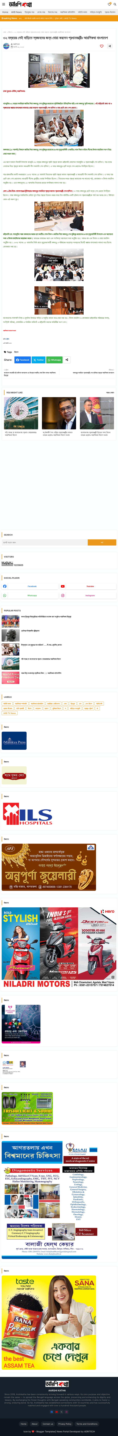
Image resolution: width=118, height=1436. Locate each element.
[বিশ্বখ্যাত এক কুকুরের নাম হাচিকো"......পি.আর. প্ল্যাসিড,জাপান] (10, 649)
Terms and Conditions (87, 1424)
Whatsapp (56, 360)
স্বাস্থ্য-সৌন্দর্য (88, 708)
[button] (115, 4)
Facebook (24, 360)
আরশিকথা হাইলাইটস (67, 12)
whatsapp (32, 595)
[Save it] (101, 46)
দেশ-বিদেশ (88, 704)
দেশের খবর (41, 12)
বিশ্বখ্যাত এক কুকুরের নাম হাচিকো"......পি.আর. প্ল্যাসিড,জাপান (41, 645)
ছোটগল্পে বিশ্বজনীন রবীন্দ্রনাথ (30, 630)
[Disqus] (59, 482)
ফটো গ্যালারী (20, 708)
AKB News (16, 12)
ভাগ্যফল (38, 708)
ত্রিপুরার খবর (29, 12)
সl (97, 708)
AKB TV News (9, 713)
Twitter (40, 360)
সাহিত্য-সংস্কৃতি (96, 12)
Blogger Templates (45, 1431)
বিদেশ (10, 32)
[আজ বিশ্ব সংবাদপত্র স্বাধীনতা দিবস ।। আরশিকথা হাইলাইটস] (10, 678)
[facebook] (52, 1412)
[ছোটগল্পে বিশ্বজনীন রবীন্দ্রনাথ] (10, 635)
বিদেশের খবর (52, 12)
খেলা (65, 704)
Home (5, 12)
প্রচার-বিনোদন (110, 12)
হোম (4, 32)
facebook (32, 586)
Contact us (48, 1424)
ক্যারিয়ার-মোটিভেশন (53, 704)
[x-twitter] (61, 1412)
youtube (90, 586)
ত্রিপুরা (73, 704)
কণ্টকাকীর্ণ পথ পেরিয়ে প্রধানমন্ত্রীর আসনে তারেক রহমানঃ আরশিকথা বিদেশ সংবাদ (57, 433)
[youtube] (57, 1412)
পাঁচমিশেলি (99, 704)
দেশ (80, 704)
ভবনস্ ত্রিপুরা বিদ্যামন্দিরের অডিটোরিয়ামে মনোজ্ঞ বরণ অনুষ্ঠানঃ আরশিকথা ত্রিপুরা (46, 616)
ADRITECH (89, 1431)
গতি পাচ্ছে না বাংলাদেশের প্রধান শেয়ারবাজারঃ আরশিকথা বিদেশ (21, 433)
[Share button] (66, 359)
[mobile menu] (3, 4)
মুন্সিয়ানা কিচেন (57, 708)
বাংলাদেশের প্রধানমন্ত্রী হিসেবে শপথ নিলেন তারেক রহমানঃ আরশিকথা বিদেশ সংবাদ (95, 433)
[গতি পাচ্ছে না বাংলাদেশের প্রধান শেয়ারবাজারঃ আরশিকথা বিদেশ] (10, 664)
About (34, 1424)
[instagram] (66, 1412)
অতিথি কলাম (82, 12)
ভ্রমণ (46, 708)
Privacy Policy (64, 1424)
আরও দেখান (110, 392)
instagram (90, 595)
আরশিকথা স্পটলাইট (21, 704)
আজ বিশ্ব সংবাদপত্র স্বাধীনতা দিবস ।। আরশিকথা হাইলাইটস (41, 673)
